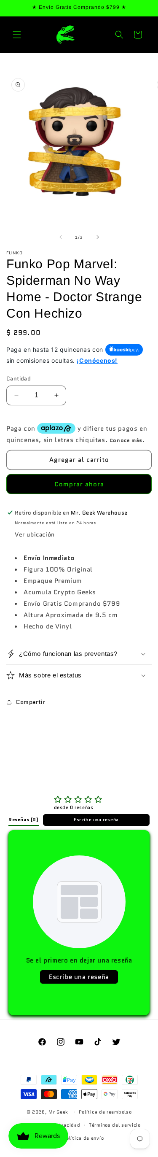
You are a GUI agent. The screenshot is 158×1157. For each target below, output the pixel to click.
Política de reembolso (105, 1111)
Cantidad (18, 379)
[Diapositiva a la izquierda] (60, 237)
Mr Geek (58, 1111)
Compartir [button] (30, 702)
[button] (17, 34)
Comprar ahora (79, 484)
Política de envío (83, 1138)
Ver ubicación (35, 534)
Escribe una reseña (96, 819)
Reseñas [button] (23, 819)
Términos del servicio (115, 1125)
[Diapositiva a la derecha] (97, 237)
